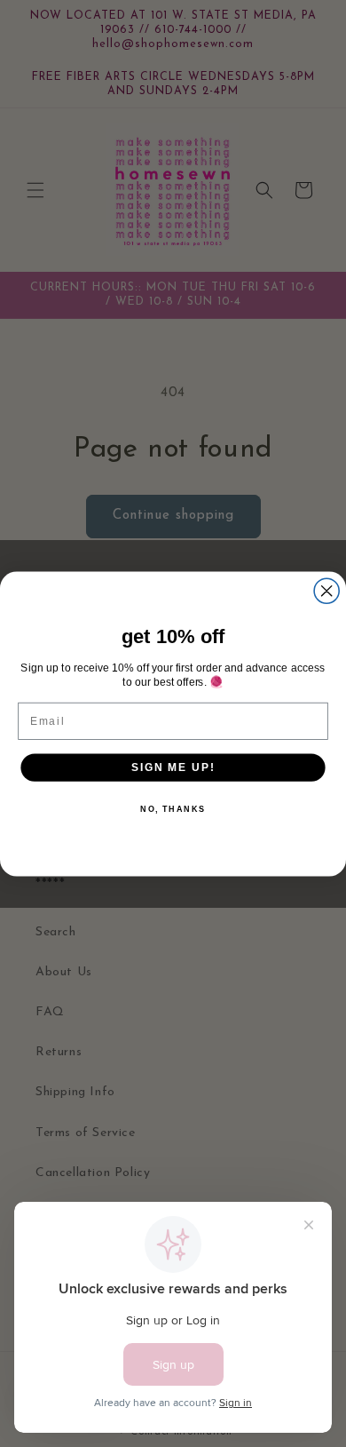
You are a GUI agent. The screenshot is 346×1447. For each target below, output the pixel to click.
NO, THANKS (173, 809)
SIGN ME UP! (173, 766)
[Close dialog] (326, 590)
